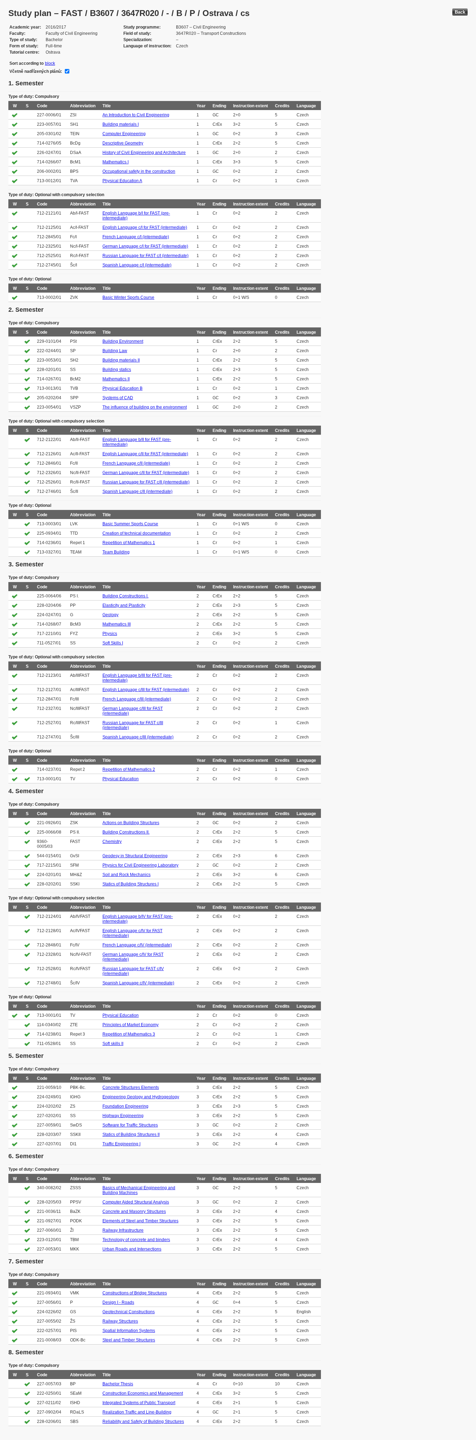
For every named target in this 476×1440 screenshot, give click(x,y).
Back (460, 12)
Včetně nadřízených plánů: (35, 71)
